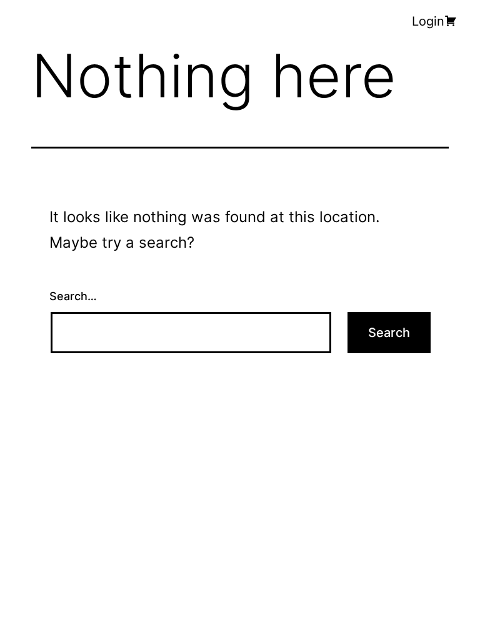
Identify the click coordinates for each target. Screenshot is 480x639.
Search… (73, 296)
